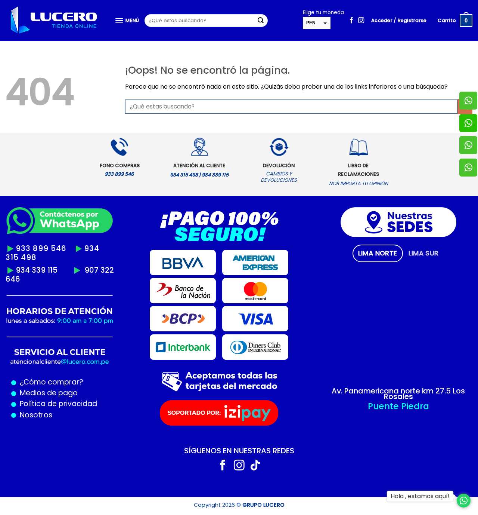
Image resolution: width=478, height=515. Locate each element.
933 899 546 (41, 248)
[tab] (378, 253)
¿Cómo (33, 382)
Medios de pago (47, 393)
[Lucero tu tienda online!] (54, 21)
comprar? (64, 382)
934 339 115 (37, 270)
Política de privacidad (56, 404)
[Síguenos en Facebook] (351, 20)
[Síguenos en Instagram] (361, 20)
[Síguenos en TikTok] (255, 466)
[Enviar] (260, 20)
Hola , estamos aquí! (420, 496)
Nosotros (36, 415)
